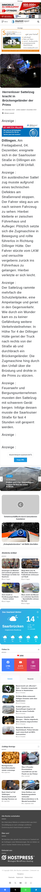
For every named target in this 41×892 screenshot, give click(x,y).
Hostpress (20, 874)
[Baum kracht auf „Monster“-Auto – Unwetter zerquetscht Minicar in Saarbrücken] (8, 689)
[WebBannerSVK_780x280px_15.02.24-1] (20, 135)
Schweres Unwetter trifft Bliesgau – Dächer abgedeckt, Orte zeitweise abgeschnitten (20, 486)
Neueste (30, 679)
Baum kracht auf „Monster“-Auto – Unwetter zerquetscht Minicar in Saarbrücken (26, 688)
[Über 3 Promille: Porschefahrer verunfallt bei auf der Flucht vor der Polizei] (30, 758)
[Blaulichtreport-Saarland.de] (20, 21)
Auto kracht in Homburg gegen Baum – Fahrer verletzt (10, 597)
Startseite (11, 877)
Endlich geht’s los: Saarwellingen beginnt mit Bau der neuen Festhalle (25, 709)
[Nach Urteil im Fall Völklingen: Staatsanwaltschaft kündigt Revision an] (10, 785)
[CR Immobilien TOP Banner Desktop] (20, 10)
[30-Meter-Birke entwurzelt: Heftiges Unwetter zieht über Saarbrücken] (8, 699)
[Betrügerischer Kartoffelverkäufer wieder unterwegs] (10, 757)
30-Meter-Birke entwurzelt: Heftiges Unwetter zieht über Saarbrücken (26, 698)
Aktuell (9, 476)
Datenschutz (29, 877)
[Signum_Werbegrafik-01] (20, 40)
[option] (20, 479)
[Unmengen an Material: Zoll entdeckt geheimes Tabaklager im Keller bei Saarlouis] (11, 563)
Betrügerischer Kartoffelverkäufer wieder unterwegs (8, 768)
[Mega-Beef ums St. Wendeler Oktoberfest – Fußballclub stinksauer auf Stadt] (30, 563)
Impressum (19, 877)
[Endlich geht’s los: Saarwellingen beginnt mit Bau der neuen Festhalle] (8, 710)
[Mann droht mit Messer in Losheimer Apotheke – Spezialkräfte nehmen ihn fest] (30, 588)
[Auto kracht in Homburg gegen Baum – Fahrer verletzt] (11, 588)
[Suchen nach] (38, 22)
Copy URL (20, 460)
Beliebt (10, 679)
